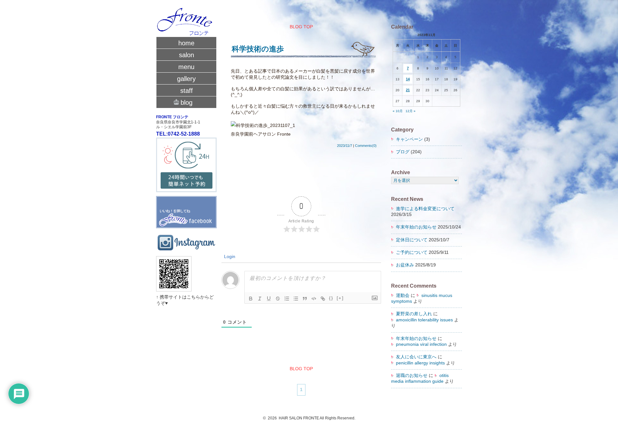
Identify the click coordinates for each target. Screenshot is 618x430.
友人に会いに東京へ (416, 356)
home (186, 43)
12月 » (411, 111)
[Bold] (250, 298)
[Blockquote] (304, 298)
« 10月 (398, 111)
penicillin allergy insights (420, 363)
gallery (186, 78)
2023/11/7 (344, 146)
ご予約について (411, 252)
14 (408, 79)
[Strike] (277, 298)
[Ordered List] (286, 298)
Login (229, 256)
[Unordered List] (295, 298)
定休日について (411, 239)
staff (186, 90)
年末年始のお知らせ (416, 227)
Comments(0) (366, 146)
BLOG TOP (301, 26)
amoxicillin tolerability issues (424, 320)
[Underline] (268, 298)
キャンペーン (409, 139)
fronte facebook (186, 209)
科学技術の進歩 (258, 49)
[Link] (322, 298)
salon (186, 54)
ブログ (402, 151)
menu (186, 66)
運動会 (402, 295)
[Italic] (259, 298)
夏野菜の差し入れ (414, 313)
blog (186, 102)
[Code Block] (313, 298)
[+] (340, 298)
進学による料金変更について (425, 208)
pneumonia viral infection (421, 344)
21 (408, 90)
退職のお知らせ (411, 375)
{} (331, 298)
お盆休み (405, 265)
